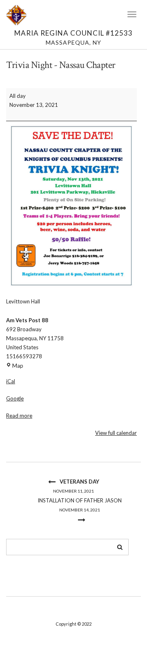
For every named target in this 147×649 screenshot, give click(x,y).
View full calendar (116, 433)
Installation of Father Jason (80, 504)
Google (15, 398)
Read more (19, 415)
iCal (10, 381)
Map (17, 365)
